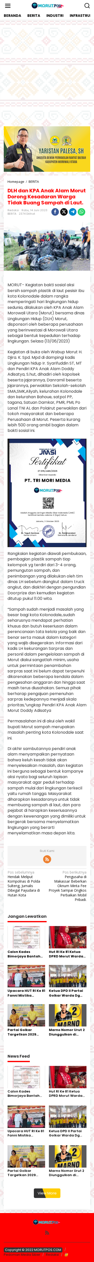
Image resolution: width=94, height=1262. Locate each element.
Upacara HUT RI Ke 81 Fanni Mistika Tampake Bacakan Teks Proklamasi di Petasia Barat (26, 993)
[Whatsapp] (81, 212)
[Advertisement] (47, 73)
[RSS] (47, 859)
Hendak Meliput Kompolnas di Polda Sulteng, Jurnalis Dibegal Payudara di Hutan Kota (24, 883)
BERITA (12, 214)
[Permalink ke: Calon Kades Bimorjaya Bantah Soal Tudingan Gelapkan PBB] (26, 937)
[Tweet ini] (64, 212)
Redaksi (52, 1254)
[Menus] (8, 6)
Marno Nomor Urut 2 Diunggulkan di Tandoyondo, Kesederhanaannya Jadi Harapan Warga (67, 1032)
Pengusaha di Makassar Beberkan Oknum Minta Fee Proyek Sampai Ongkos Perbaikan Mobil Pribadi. (67, 886)
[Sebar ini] (55, 212)
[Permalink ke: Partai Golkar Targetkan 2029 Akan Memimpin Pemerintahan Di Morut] (26, 1015)
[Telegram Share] (72, 212)
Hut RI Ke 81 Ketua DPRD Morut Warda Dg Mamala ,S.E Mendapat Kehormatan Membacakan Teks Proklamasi (66, 954)
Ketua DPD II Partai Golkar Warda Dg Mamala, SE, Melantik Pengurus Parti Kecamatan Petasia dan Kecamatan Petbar (66, 993)
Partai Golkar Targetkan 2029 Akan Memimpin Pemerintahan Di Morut (23, 1032)
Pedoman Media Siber (22, 1254)
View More (47, 1193)
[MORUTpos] (48, 5)
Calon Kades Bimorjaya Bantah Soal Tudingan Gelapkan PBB (24, 954)
